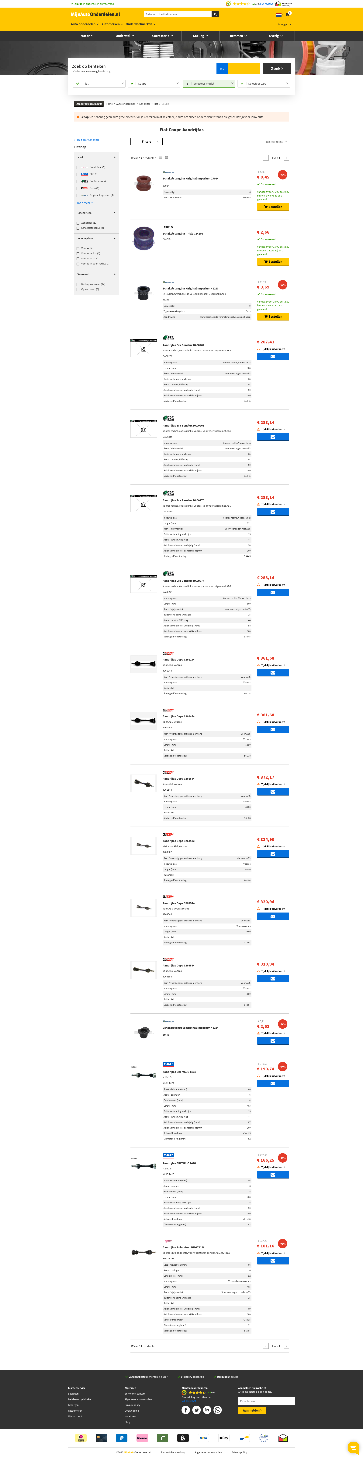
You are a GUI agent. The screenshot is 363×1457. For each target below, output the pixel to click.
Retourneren (75, 1410)
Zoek (276, 68)
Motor (85, 36)
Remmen (237, 36)
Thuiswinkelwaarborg (173, 1452)
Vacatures (130, 1416)
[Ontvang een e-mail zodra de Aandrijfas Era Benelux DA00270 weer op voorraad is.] (273, 512)
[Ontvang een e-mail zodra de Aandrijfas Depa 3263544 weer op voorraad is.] (273, 916)
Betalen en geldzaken (80, 1399)
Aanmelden (251, 1410)
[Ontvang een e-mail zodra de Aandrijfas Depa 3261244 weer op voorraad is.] (273, 672)
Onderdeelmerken (139, 24)
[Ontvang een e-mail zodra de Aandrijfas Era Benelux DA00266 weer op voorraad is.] (273, 437)
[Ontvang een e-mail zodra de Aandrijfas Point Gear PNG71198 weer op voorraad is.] (273, 1260)
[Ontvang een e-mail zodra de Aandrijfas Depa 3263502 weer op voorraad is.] (273, 854)
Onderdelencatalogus (89, 103)
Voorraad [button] (83, 274)
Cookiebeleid (132, 1410)
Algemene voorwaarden (138, 1399)
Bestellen (73, 1393)
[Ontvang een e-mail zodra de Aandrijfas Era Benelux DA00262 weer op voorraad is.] (273, 356)
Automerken (111, 24)
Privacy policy (132, 1405)
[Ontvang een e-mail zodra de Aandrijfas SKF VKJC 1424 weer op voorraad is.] (273, 1083)
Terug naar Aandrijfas (87, 139)
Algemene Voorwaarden (208, 1452)
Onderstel (123, 36)
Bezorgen (73, 1405)
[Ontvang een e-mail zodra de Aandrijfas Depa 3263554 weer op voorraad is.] (273, 978)
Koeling (199, 36)
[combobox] (104, 84)
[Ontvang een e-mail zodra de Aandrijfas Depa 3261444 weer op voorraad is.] (273, 729)
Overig (274, 36)
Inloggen (283, 24)
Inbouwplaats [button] (85, 238)
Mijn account (75, 1416)
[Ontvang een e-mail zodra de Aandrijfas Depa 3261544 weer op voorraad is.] (273, 792)
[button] (85, 203)
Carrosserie (161, 36)
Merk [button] (81, 157)
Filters (146, 141)
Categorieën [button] (85, 212)
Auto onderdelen (83, 24)
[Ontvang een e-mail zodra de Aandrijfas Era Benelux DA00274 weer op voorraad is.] (273, 592)
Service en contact (135, 1393)
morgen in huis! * (148, 1376)
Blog (127, 1422)
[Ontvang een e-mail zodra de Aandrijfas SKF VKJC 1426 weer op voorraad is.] (273, 1175)
